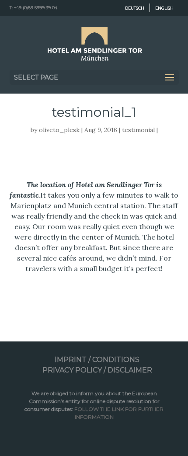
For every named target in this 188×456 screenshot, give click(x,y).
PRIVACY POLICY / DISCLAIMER (97, 370)
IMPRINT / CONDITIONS (97, 359)
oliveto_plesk (59, 130)
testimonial (138, 130)
